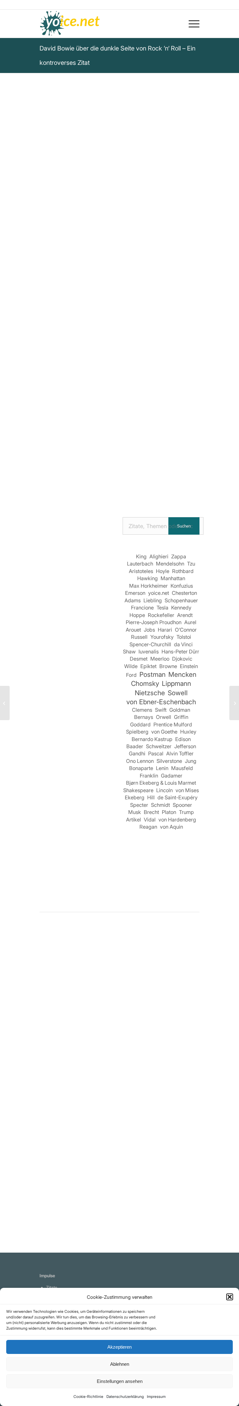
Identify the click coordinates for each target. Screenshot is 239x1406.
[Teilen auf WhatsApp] (101, 471)
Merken (52, 349)
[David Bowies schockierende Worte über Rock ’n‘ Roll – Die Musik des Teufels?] (63, 1022)
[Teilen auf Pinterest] (119, 471)
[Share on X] (84, 471)
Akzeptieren (119, 1347)
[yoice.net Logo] (70, 24)
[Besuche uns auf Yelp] (128, 489)
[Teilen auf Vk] (172, 471)
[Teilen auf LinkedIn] (137, 471)
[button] (230, 1297)
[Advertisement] (78, 791)
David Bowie (58, 199)
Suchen (184, 526)
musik (137, 290)
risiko (85, 298)
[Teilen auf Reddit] (190, 471)
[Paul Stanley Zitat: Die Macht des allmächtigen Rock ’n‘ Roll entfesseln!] (63, 1131)
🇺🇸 (101, 328)
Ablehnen (119, 1364)
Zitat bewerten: (120, 380)
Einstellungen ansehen (120, 1381)
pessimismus (164, 290)
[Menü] (190, 24)
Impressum (156, 1396)
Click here (119, 328)
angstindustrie (58, 298)
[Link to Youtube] (146, 489)
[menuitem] (190, 24)
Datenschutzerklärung (125, 1396)
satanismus (112, 290)
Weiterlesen (54, 1100)
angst (88, 290)
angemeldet (80, 994)
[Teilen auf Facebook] (48, 471)
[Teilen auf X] (66, 471)
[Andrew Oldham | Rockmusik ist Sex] (175, 1131)
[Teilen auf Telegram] (93, 489)
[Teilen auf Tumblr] (155, 471)
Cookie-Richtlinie (88, 1396)
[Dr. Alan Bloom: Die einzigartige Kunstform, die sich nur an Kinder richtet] (234, 703)
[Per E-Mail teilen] (111, 489)
